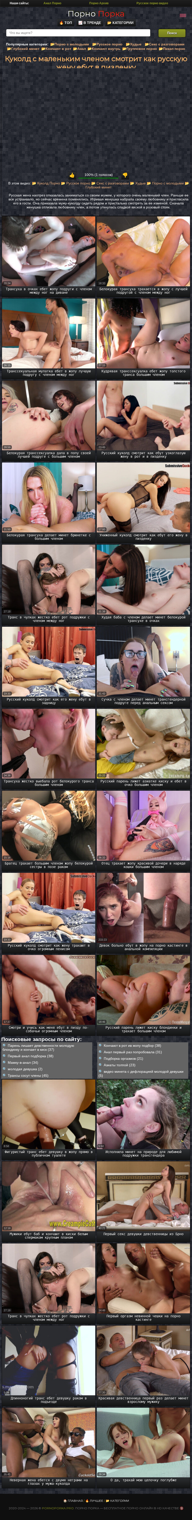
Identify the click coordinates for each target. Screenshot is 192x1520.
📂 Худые (138, 183)
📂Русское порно (107, 44)
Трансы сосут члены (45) (28, 1075)
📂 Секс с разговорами (110, 183)
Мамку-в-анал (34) (23, 1062)
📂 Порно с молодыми (165, 183)
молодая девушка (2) (25, 1069)
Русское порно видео (152, 3)
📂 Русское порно (75, 183)
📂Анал (79, 49)
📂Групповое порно (139, 49)
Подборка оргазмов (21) (123, 1059)
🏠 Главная (73, 1501)
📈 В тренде (89, 23)
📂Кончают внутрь (104, 49)
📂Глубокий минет (23, 49)
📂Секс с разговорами (164, 44)
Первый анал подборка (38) (31, 1056)
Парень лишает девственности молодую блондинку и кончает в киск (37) (38, 1048)
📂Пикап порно (172, 49)
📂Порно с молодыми (69, 44)
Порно (96, 13)
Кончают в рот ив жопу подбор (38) (132, 1046)
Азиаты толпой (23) (120, 1065)
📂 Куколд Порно (46, 183)
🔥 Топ (65, 23)
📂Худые (134, 44)
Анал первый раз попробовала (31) (133, 1052)
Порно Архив (98, 3)
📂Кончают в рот (56, 49)
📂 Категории (120, 23)
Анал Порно (52, 3)
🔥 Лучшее (94, 1501)
